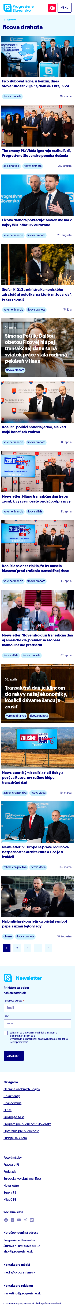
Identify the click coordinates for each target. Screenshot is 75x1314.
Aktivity (11, 20)
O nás (7, 1110)
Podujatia (9, 1172)
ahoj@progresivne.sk (18, 1251)
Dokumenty (11, 1096)
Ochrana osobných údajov (21, 1089)
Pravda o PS (11, 1165)
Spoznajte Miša (13, 1117)
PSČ (7, 1016)
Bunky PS (9, 1193)
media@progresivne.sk (19, 1272)
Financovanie (12, 1103)
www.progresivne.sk (22, 1303)
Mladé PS (9, 1200)
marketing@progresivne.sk (22, 1293)
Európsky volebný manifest (22, 1179)
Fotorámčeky (12, 1158)
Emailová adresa (14, 1001)
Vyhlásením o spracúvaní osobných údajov (33, 1039)
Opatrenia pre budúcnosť (21, 1131)
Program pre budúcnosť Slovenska (27, 1124)
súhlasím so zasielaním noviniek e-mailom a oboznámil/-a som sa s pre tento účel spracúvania (39, 1038)
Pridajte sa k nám (15, 1138)
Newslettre (11, 1186)
